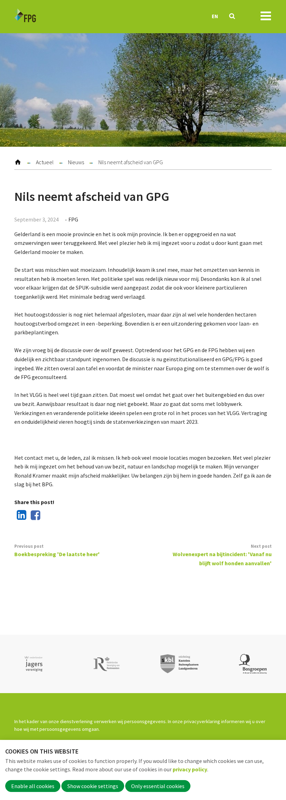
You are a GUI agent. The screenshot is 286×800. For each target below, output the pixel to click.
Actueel (45, 162)
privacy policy (190, 769)
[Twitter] (48, 515)
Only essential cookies (158, 786)
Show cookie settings (92, 786)
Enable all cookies (32, 786)
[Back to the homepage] (25, 16)
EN (215, 16)
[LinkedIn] (20, 515)
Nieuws (76, 162)
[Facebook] (34, 515)
